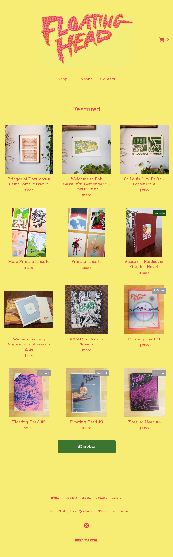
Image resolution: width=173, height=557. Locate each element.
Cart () (117, 498)
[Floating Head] (86, 40)
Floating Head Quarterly (75, 511)
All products (86, 447)
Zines (124, 511)
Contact (107, 79)
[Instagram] (86, 525)
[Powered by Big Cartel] (86, 540)
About (86, 79)
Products (70, 498)
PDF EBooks (106, 511)
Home (55, 498)
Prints (49, 511)
